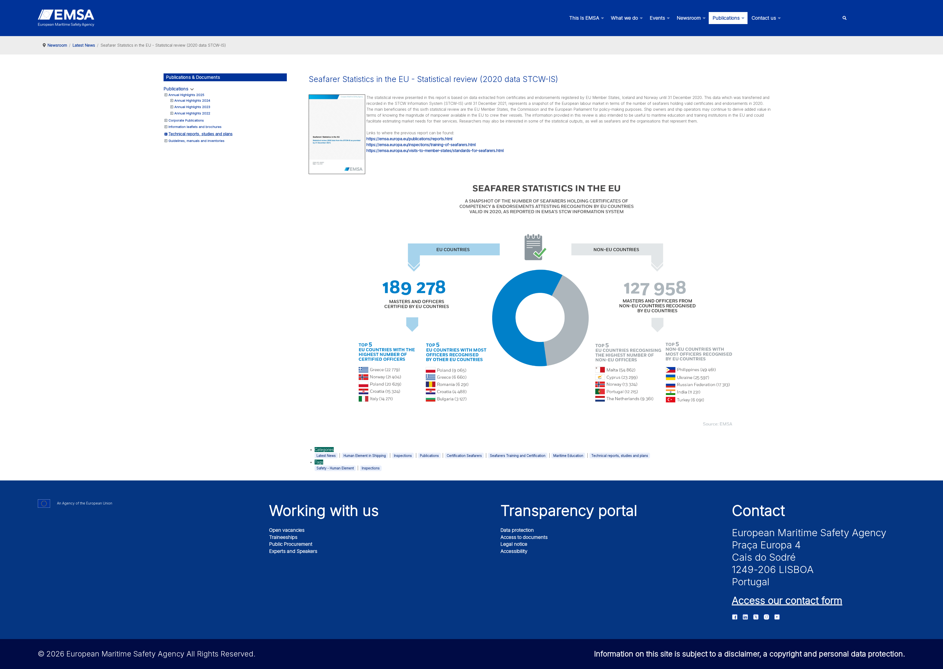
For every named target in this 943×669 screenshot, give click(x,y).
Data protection (517, 530)
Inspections (403, 456)
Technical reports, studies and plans (200, 133)
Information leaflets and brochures (195, 127)
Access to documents (524, 537)
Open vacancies (287, 530)
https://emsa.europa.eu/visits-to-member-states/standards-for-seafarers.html (435, 150)
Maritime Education (568, 456)
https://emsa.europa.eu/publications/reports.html (409, 138)
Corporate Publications (186, 120)
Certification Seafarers (464, 456)
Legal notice (513, 544)
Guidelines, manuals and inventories (196, 141)
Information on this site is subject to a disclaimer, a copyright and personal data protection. (749, 653)
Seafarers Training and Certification (517, 456)
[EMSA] (66, 18)
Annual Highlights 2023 (192, 107)
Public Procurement (290, 544)
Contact (758, 510)
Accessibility (513, 551)
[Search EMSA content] (844, 18)
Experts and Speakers (293, 551)
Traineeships (283, 537)
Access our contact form (787, 600)
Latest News (326, 456)
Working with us (324, 510)
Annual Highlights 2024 (192, 100)
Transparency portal (568, 510)
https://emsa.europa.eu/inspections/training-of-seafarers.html (421, 144)
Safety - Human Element (335, 468)
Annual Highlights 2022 (192, 113)
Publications (176, 88)
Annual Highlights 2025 (186, 95)
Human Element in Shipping (365, 456)
